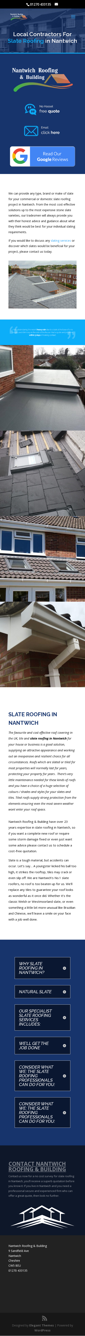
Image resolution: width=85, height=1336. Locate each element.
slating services (61, 240)
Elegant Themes (41, 1325)
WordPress (42, 1330)
